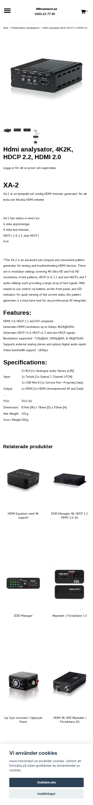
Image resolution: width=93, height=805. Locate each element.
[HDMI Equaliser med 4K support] (23, 481)
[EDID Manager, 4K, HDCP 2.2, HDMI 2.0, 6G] (70, 481)
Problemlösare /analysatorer (25, 27)
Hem (5, 27)
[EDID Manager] (23, 583)
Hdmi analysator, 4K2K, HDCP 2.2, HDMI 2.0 (65, 27)
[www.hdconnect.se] (46, 8)
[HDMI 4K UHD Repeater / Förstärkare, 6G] (70, 685)
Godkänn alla (46, 782)
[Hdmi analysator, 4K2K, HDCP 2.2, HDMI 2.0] (46, 81)
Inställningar (46, 793)
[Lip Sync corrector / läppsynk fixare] (23, 685)
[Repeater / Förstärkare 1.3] (70, 583)
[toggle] (9, 11)
